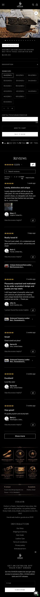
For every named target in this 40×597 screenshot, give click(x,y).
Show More (13, 200)
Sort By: (22, 177)
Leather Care (20, 539)
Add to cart (20, 128)
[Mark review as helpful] (33, 220)
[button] (21, 164)
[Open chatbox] (35, 593)
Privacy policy (20, 545)
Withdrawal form (20, 549)
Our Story (20, 528)
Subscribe (20, 590)
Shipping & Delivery (20, 532)
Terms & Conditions (20, 542)
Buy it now (20, 134)
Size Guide (20, 535)
